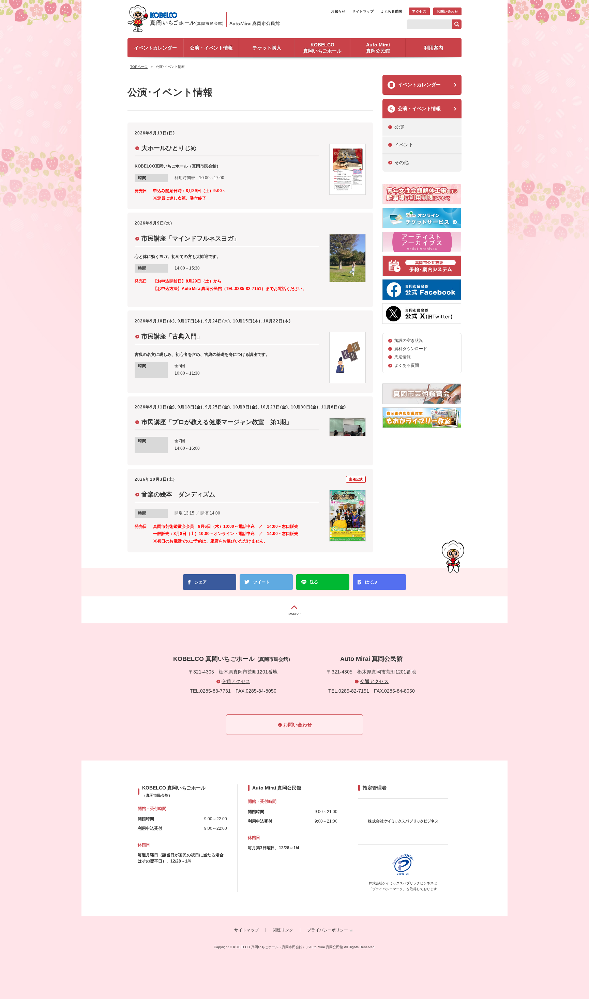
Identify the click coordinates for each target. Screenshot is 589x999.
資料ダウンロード (410, 348)
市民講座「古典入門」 (172, 336)
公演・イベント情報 (419, 108)
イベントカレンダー (419, 84)
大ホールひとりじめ (169, 148)
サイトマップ (363, 11)
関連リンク (283, 930)
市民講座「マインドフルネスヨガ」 (190, 238)
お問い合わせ (447, 11)
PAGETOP (294, 609)
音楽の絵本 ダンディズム (178, 494)
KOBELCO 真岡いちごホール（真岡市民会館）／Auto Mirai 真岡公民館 (205, 18)
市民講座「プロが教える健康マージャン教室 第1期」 (216, 422)
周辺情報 (402, 356)
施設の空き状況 (408, 340)
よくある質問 (391, 11)
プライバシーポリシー (327, 930)
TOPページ (139, 67)
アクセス (419, 11)
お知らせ (338, 11)
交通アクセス (236, 681)
